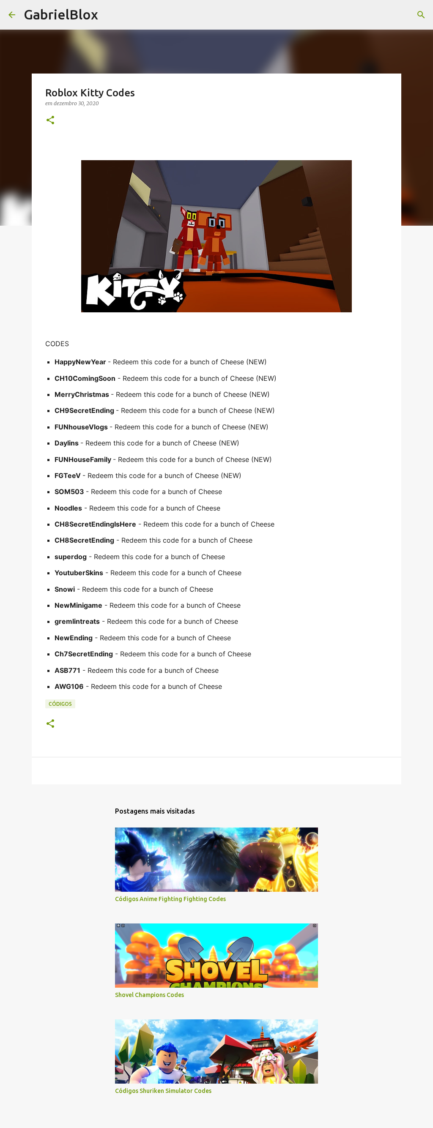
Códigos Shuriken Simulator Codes (163, 1090)
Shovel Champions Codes (149, 994)
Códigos (60, 704)
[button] (50, 120)
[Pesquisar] (421, 15)
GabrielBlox (61, 14)
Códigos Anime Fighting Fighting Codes (170, 899)
